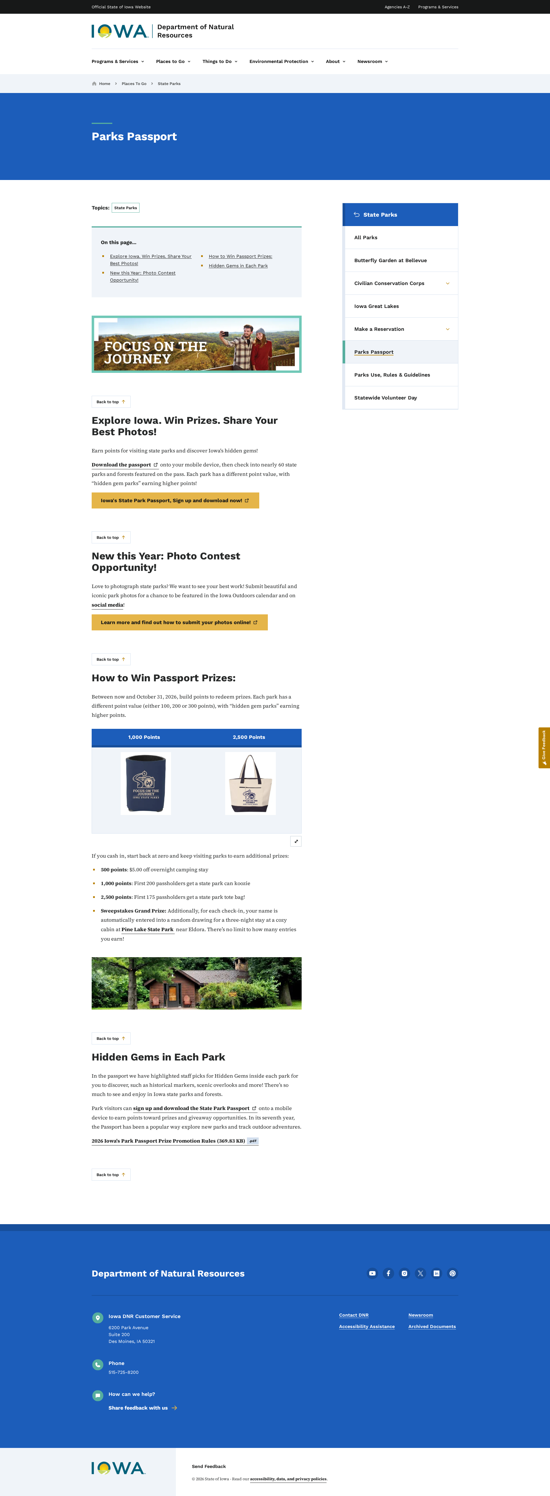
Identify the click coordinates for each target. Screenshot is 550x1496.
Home (104, 83)
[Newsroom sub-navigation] (386, 61)
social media (107, 604)
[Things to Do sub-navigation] (236, 61)
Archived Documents (432, 1326)
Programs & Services (438, 7)
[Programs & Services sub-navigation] (142, 61)
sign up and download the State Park (191, 1108)
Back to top (108, 401)
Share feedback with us (138, 1408)
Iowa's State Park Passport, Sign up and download (171, 500)
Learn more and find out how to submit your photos (176, 622)
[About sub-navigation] (344, 61)
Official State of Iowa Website (121, 7)
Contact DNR (354, 1315)
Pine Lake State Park (148, 929)
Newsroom (420, 1315)
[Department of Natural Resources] (120, 31)
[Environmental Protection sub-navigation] (312, 61)
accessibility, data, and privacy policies (288, 1479)
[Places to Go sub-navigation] (189, 61)
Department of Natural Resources (195, 31)
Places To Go (134, 83)
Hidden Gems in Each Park (238, 265)
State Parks (169, 83)
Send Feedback (209, 1466)
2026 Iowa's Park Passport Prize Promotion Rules (174, 1140)
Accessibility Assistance (367, 1326)
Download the (121, 464)
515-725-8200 (124, 1372)
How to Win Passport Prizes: (240, 256)
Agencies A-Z (397, 7)
